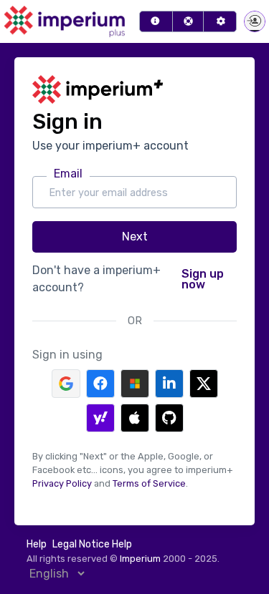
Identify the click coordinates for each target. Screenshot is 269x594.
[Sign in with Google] (66, 383)
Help (37, 544)
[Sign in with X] (203, 383)
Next (135, 236)
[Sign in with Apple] (135, 418)
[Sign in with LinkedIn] (169, 383)
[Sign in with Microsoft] (135, 383)
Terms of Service (149, 483)
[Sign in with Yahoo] (100, 418)
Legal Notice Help (92, 544)
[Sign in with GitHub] (169, 418)
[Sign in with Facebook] (100, 383)
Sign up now (202, 279)
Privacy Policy (62, 483)
